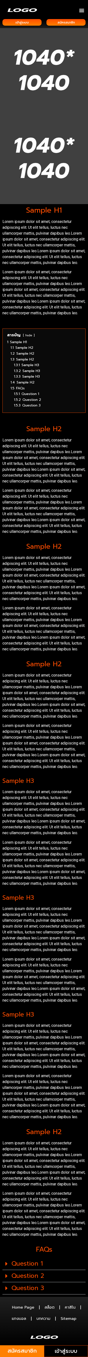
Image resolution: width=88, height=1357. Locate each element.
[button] (81, 10)
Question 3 (27, 1288)
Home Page (23, 1307)
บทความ (43, 1319)
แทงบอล (19, 1319)
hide (28, 335)
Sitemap (68, 1319)
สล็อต (49, 1307)
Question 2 (27, 1275)
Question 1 (27, 1263)
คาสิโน (70, 1307)
